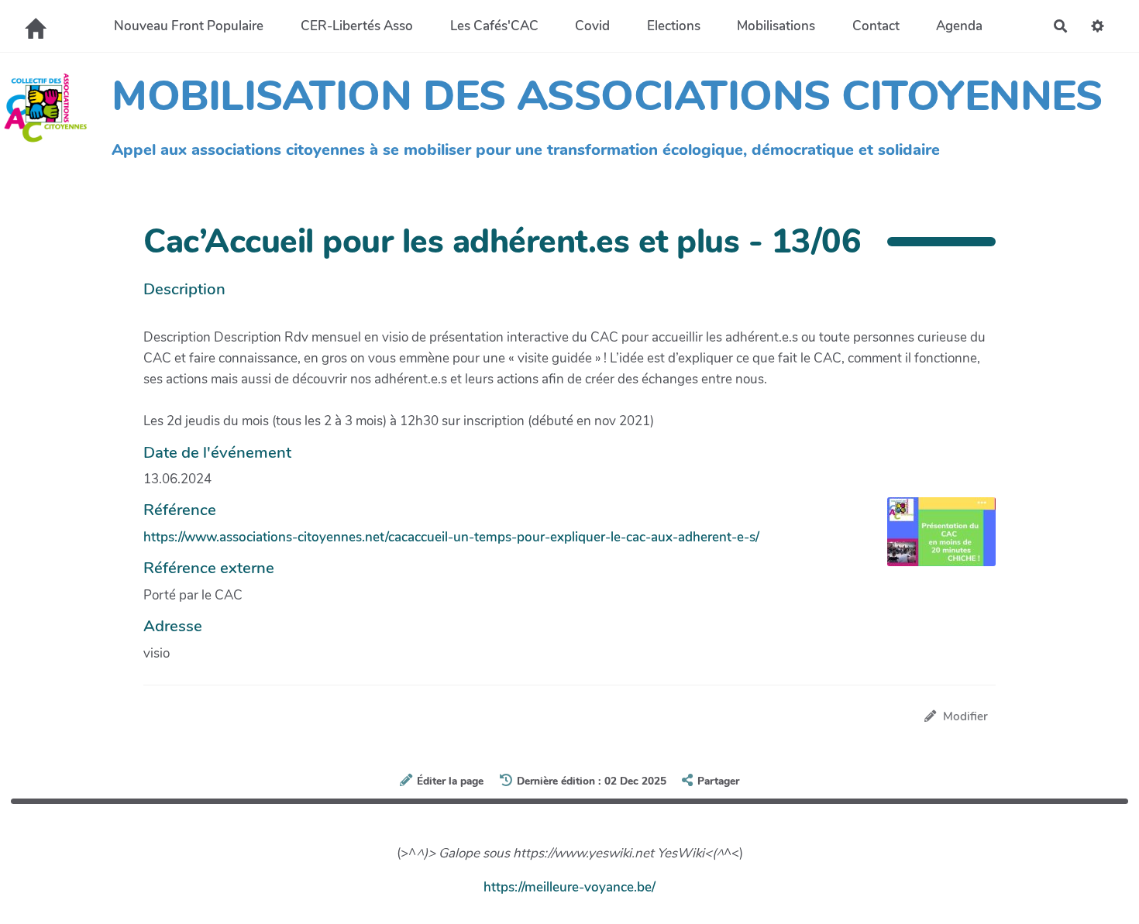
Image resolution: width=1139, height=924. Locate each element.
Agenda (959, 26)
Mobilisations (776, 26)
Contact (876, 26)
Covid (592, 26)
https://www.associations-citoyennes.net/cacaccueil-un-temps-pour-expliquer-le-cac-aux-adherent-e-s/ (451, 537)
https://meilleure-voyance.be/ (569, 887)
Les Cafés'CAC (494, 26)
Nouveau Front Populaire (188, 26)
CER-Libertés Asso (357, 26)
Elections (673, 26)
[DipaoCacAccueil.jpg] (934, 539)
